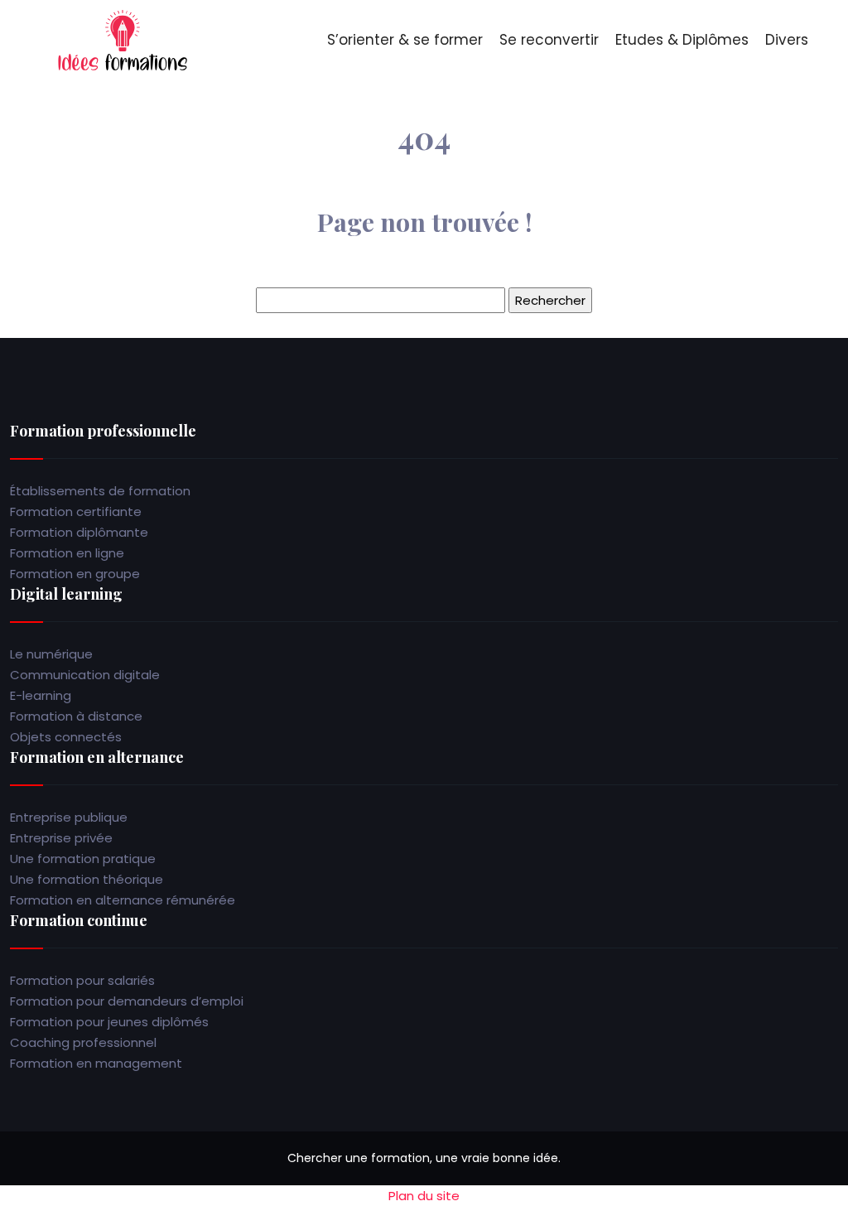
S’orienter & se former (405, 40)
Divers (786, 40)
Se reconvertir (549, 40)
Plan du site (424, 1195)
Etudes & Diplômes (682, 40)
